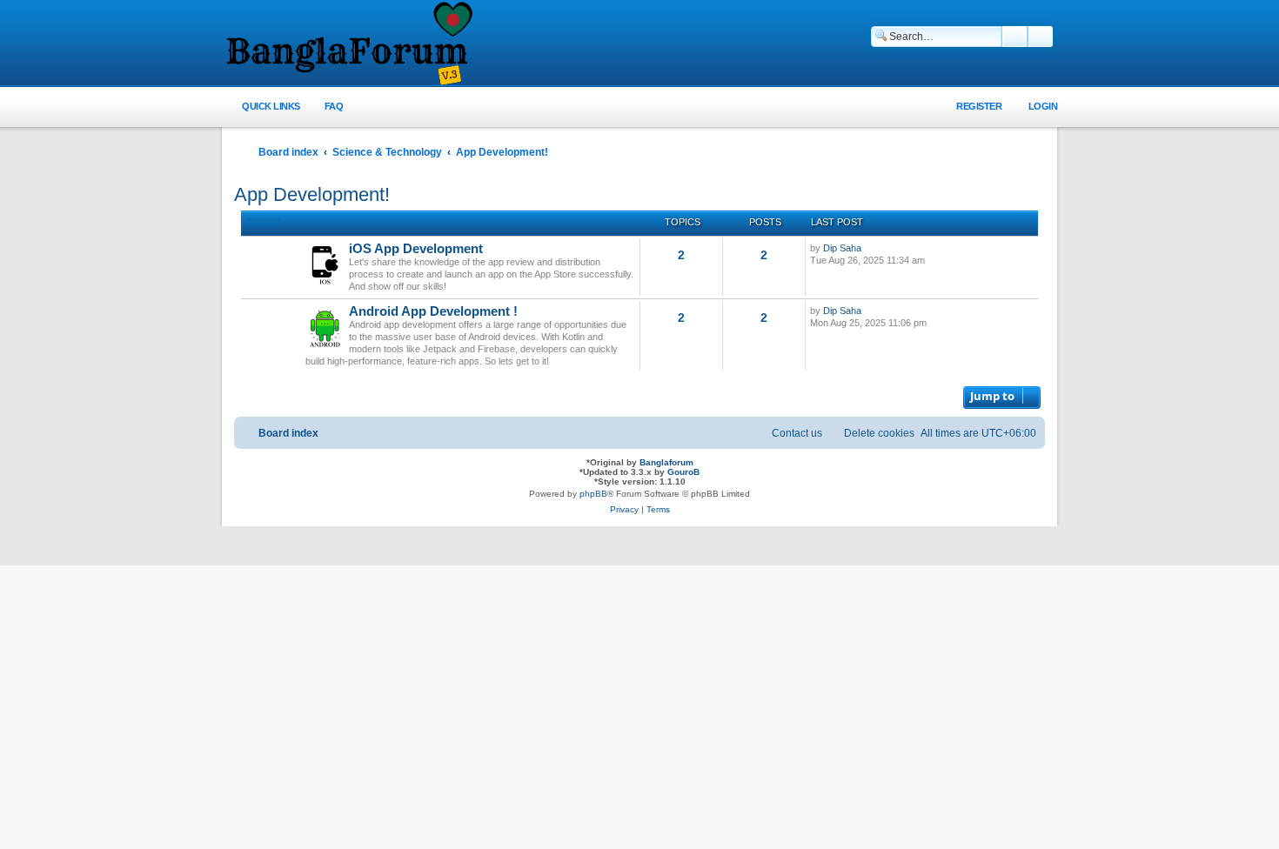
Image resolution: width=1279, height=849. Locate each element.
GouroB (683, 472)
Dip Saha (842, 248)
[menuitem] (324, 107)
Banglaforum (666, 462)
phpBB (593, 493)
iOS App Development (416, 249)
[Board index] (348, 44)
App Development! (312, 194)
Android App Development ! (433, 311)
